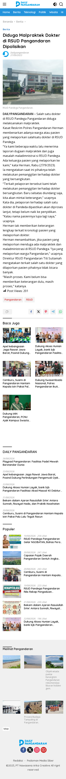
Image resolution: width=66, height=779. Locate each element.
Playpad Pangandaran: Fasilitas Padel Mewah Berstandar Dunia (30, 463)
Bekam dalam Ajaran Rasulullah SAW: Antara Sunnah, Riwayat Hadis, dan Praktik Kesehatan (31, 502)
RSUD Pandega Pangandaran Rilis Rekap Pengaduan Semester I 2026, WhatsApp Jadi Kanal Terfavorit (42, 590)
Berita (6, 29)
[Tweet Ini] (38, 311)
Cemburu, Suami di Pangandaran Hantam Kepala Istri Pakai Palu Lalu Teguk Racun (16, 383)
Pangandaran (13, 299)
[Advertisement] (34, 752)
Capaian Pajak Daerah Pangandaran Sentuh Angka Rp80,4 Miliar (41, 557)
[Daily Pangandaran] (27, 4)
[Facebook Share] (31, 311)
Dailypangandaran (19, 52)
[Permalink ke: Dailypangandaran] (6, 53)
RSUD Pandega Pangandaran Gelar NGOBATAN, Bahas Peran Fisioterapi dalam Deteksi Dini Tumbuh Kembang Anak (43, 540)
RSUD (29, 299)
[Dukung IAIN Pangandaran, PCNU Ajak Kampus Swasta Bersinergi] (17, 402)
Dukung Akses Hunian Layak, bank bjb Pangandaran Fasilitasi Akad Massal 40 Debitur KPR (49, 350)
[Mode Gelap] (55, 4)
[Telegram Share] (53, 311)
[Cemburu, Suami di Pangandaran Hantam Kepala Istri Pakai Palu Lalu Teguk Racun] (17, 369)
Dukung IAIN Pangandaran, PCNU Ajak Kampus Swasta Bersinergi (16, 417)
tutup (6, 729)
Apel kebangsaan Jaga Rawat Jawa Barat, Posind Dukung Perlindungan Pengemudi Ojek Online (16, 350)
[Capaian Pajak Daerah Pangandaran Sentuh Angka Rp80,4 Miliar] (12, 558)
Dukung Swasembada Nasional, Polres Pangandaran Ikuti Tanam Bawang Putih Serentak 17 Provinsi (48, 383)
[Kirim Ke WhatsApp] (60, 311)
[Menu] (5, 4)
